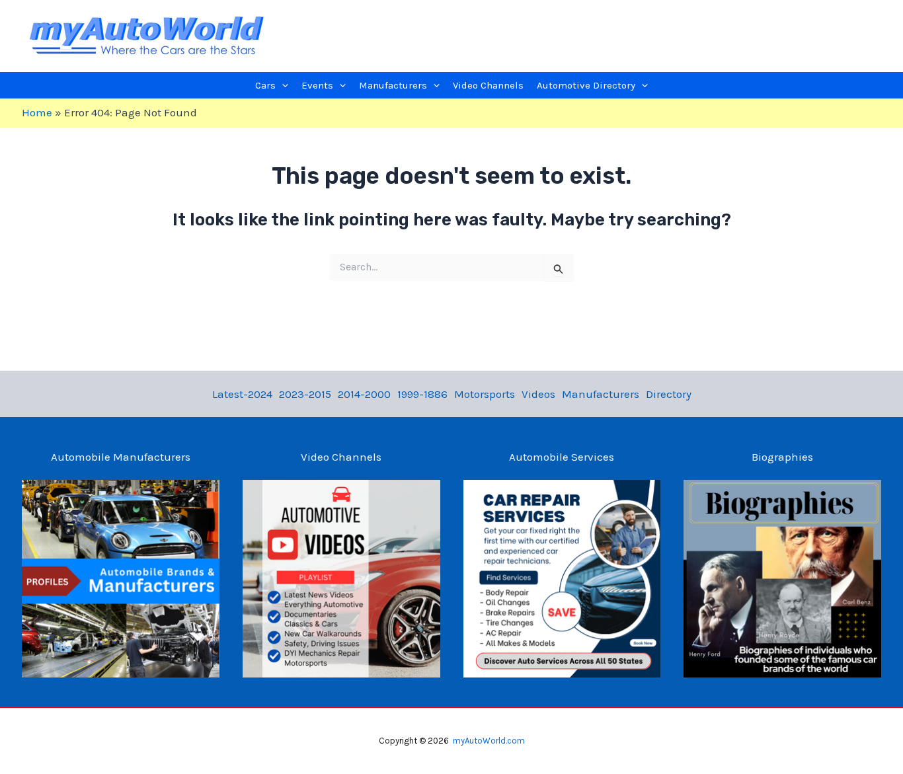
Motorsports (484, 394)
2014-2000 (364, 394)
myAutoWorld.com (489, 741)
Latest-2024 (242, 394)
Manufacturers (600, 394)
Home (37, 112)
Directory (668, 394)
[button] (282, 85)
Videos (538, 394)
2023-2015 (305, 394)
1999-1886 (422, 394)
